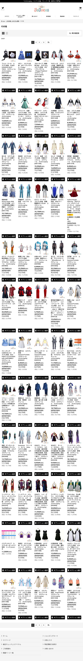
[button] (3, 8)
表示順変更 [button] (75, 33)
